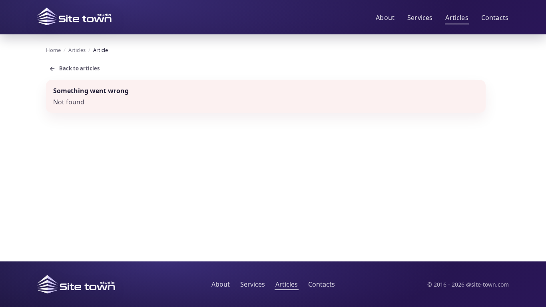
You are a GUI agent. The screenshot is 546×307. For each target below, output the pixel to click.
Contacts (494, 17)
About (385, 17)
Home (53, 50)
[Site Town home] (74, 16)
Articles (456, 17)
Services (419, 17)
